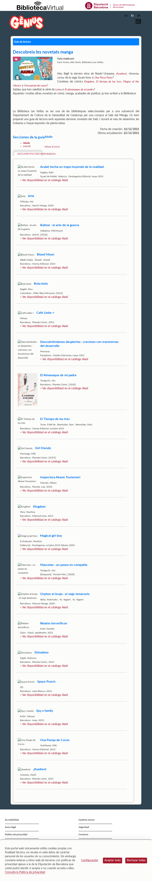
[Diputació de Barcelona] (110, 5)
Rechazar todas (136, 860)
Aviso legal (10, 827)
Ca (125, 15)
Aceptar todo (112, 860)
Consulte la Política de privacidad (25, 872)
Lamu (58, 89)
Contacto (83, 834)
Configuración (89, 860)
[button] (139, 21)
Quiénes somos (87, 820)
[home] (26, 22)
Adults (26, 143)
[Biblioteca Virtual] (40, 5)
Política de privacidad (16, 834)
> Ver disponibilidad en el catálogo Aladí (44, 180)
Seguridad (84, 827)
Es (132, 15)
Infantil (26, 146)
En (139, 15)
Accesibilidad (12, 820)
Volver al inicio (52, 146)
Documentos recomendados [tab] (29, 154)
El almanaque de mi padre (79, 89)
